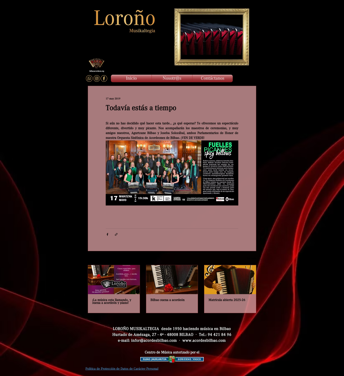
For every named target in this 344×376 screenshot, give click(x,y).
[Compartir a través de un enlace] (116, 234)
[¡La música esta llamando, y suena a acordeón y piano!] (114, 279)
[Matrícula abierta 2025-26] (230, 279)
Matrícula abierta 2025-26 (227, 300)
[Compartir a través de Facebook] (107, 234)
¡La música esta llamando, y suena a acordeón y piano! (111, 301)
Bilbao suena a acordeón (167, 300)
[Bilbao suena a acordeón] (172, 279)
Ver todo (251, 258)
